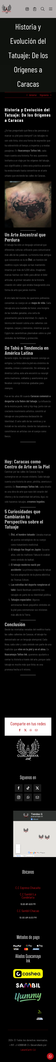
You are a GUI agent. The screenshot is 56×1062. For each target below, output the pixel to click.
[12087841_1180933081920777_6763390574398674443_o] (28, 983)
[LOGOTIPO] (6, 5)
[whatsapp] (28, 797)
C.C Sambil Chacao (28, 911)
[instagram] (19, 797)
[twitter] (37, 788)
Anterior (33, 95)
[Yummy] (28, 992)
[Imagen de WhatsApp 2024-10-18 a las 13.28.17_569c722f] (40, 1010)
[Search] (42, 9)
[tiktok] (28, 788)
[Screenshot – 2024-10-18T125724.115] (40, 1019)
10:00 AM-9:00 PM (28, 917)
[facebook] (19, 788)
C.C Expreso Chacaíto (28, 888)
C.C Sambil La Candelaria (28, 895)
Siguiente (44, 95)
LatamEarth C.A (28, 1049)
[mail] (37, 797)
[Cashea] (28, 970)
